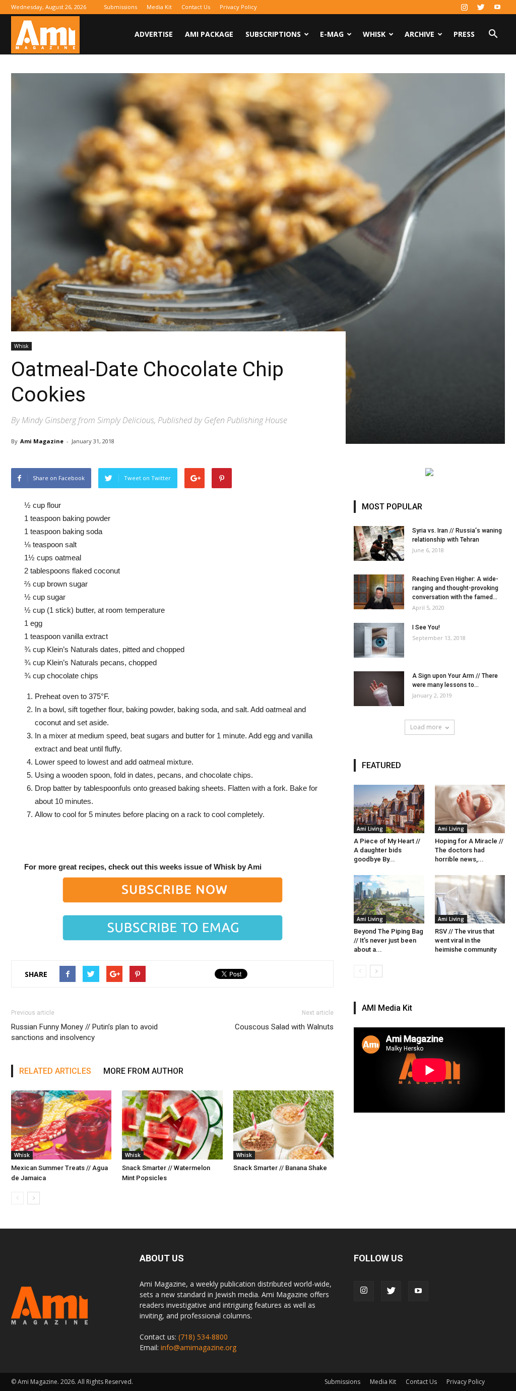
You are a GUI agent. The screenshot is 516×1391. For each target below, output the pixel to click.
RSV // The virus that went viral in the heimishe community (465, 940)
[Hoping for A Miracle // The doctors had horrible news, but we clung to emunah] (470, 809)
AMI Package (209, 34)
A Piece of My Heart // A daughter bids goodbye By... (387, 850)
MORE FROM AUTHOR (143, 1071)
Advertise (154, 34)
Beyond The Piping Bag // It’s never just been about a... (388, 940)
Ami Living (370, 828)
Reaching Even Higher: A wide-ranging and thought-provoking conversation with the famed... (455, 588)
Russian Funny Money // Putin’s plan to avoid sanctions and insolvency (84, 1032)
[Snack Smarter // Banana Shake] (283, 1125)
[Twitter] (480, 7)
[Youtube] (497, 7)
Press (464, 34)
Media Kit (159, 7)
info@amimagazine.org (198, 1347)
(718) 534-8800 (203, 1337)
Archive (419, 34)
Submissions (120, 7)
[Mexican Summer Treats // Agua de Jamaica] (61, 1125)
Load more (426, 727)
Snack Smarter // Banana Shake (280, 1168)
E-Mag (332, 34)
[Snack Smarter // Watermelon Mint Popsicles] (172, 1125)
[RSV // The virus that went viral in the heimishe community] (470, 899)
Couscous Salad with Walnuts (284, 1026)
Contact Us (195, 7)
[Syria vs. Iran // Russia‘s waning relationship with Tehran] (379, 543)
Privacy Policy (238, 7)
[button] (493, 35)
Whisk (374, 34)
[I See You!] (379, 640)
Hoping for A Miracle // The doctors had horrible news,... (469, 850)
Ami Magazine (41, 441)
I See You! (426, 627)
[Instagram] (464, 7)
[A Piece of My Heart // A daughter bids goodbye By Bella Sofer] (389, 809)
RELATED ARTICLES (55, 1071)
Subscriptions (273, 34)
